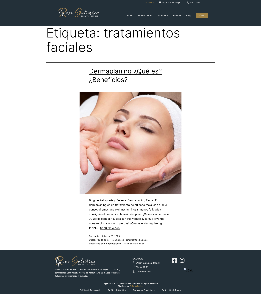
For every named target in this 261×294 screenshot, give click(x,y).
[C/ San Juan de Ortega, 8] (160, 2)
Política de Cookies (117, 290)
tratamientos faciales (133, 243)
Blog (188, 15)
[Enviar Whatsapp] (134, 271)
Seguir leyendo (110, 228)
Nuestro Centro (145, 15)
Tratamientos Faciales (136, 239)
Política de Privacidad (90, 290)
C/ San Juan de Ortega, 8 (171, 2)
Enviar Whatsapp (143, 271)
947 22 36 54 (195, 2)
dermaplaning (115, 243)
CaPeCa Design (136, 286)
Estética (177, 15)
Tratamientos (117, 239)
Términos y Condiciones (144, 290)
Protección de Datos (171, 290)
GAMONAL (138, 258)
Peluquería (163, 15)
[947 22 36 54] (188, 2)
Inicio (129, 15)
